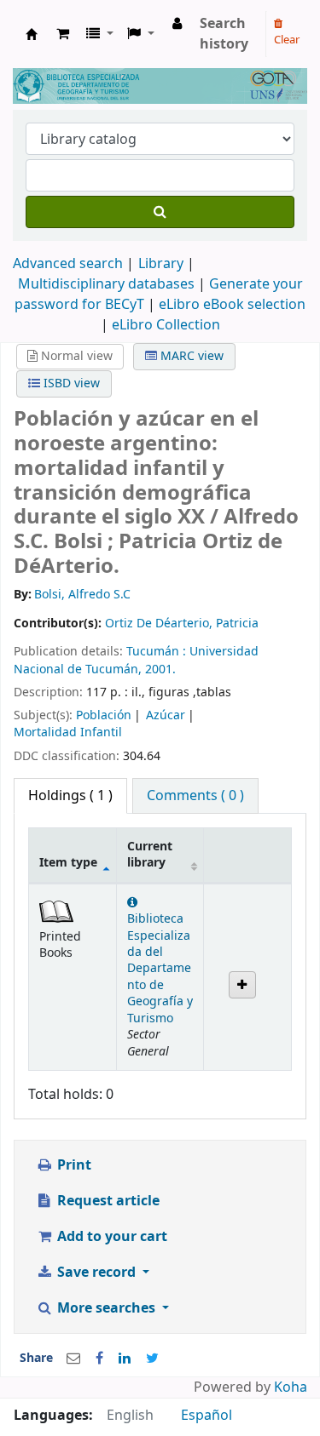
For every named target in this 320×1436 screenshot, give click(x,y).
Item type (68, 863)
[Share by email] (73, 1358)
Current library (149, 855)
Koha (290, 1387)
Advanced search (68, 264)
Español (206, 1415)
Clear (287, 39)
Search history (224, 34)
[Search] (160, 212)
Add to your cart (110, 1237)
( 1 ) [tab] (70, 796)
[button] (62, 34)
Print (72, 1165)
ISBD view (70, 383)
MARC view (190, 356)
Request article (107, 1201)
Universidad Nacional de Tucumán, (136, 660)
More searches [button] (106, 1308)
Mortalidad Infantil (68, 732)
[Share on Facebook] (99, 1358)
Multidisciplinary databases (108, 284)
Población (103, 715)
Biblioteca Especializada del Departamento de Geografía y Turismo (160, 968)
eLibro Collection (166, 325)
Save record (96, 1272)
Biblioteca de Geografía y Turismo (32, 34)
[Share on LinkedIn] (124, 1358)
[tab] (195, 796)
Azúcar (165, 715)
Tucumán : (157, 652)
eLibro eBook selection (232, 305)
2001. (160, 669)
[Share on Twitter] (152, 1358)
